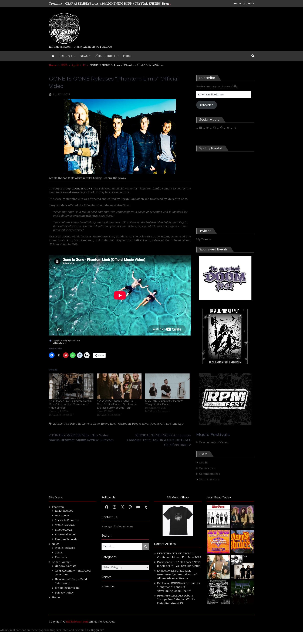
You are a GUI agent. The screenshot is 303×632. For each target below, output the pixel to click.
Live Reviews (63, 529)
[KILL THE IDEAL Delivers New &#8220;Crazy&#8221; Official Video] (167, 386)
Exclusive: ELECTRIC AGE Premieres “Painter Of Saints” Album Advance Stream (177, 574)
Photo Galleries (65, 534)
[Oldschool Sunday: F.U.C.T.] (242, 567)
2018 (56, 423)
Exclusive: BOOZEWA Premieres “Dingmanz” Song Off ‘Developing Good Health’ (178, 587)
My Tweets (203, 239)
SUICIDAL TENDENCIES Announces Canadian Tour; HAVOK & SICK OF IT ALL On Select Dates (159, 440)
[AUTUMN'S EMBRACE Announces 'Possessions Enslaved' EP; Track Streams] (242, 542)
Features (66, 55)
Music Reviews (65, 525)
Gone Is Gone (91, 423)
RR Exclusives (64, 510)
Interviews (62, 515)
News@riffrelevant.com (117, 526)
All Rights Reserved (59, 343)
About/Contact (105, 55)
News (83, 55)
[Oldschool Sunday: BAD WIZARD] (218, 567)
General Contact (65, 565)
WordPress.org (209, 479)
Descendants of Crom (213, 442)
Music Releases (65, 547)
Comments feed (209, 473)
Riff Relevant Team (67, 587)
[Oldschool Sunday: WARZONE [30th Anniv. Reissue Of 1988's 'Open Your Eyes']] (218, 517)
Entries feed (207, 468)
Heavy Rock (108, 423)
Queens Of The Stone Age (166, 423)
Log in (203, 462)
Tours (58, 552)
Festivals (61, 557)
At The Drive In (70, 423)
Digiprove (97, 630)
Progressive (140, 423)
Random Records (66, 539)
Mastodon (124, 423)
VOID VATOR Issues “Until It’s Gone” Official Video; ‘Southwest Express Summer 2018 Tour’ (117, 404)
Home (127, 55)
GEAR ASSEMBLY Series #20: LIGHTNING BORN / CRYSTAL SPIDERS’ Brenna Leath (123, 3)
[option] (118, 4)
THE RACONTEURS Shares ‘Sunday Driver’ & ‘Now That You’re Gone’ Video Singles (70, 404)
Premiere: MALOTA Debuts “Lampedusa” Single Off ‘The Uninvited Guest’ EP (176, 599)
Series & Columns (67, 520)
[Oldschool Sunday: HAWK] (242, 517)
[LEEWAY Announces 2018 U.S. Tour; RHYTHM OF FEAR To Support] (218, 592)
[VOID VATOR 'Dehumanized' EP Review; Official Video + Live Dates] (218, 542)
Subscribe (206, 105)
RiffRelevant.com (77, 621)
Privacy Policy (64, 592)
